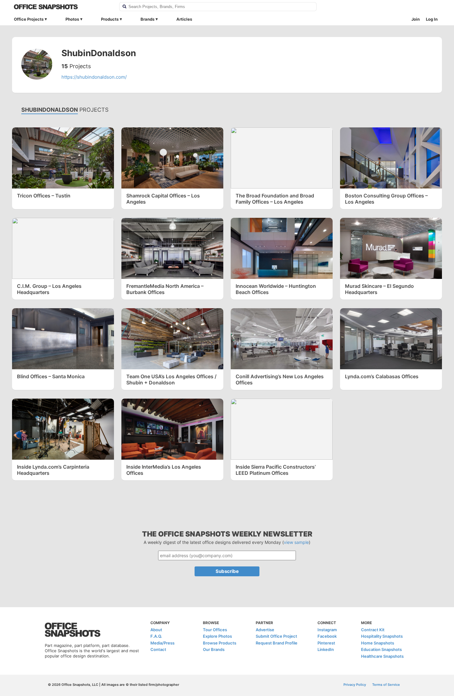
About (156, 629)
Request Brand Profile (276, 642)
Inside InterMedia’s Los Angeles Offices (163, 470)
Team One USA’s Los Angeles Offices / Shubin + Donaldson (171, 379)
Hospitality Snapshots (382, 636)
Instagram (327, 629)
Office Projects (29, 19)
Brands (147, 19)
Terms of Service (386, 684)
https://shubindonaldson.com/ (94, 77)
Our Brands (214, 649)
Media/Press (162, 642)
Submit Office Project (276, 636)
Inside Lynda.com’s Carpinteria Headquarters (53, 470)
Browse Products (219, 642)
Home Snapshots (377, 642)
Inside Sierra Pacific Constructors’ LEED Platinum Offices (276, 470)
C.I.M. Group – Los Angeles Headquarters (49, 289)
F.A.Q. (156, 636)
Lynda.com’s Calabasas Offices (381, 376)
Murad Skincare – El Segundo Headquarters (379, 289)
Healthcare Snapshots (382, 656)
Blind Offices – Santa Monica (51, 376)
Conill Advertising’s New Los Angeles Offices (280, 379)
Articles (184, 19)
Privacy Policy (354, 684)
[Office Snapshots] (62, 7)
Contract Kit (373, 629)
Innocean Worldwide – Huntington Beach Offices (276, 289)
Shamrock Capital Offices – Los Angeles (163, 199)
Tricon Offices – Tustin (43, 196)
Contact (158, 649)
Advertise (265, 629)
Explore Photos (217, 636)
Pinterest (326, 642)
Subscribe (227, 571)
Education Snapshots (381, 649)
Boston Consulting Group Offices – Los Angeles (386, 199)
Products (110, 19)
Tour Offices (215, 629)
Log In (432, 19)
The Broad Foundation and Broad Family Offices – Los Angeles (275, 199)
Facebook (327, 636)
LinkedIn (325, 649)
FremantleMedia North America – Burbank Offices (165, 289)
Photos (72, 19)
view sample (296, 542)
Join (415, 19)
